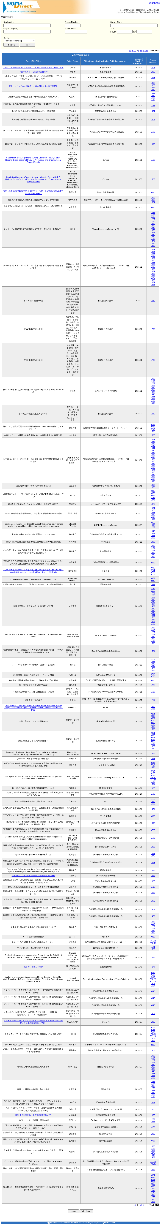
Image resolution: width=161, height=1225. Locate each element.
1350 (153, 230)
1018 (153, 1188)
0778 (153, 1180)
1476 (153, 500)
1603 (153, 119)
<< (130, 51)
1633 (153, 262)
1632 (153, 441)
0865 (153, 1184)
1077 (153, 504)
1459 (153, 909)
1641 (153, 254)
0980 (153, 580)
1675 (153, 278)
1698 (153, 481)
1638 (153, 455)
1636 (153, 459)
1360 (153, 83)
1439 (153, 392)
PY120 (153, 780)
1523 (153, 98)
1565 (153, 709)
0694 (153, 1177)
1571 (153, 202)
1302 (153, 901)
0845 (153, 991)
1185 (153, 498)
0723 (153, 830)
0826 (153, 1182)
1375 (153, 876)
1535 (153, 435)
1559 (153, 967)
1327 (153, 585)
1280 (153, 226)
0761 (153, 570)
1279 (153, 224)
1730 (153, 301)
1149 (153, 1193)
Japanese (154, 3)
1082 (153, 1191)
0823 (153, 495)
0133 (153, 773)
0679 (153, 493)
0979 (153, 578)
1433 (153, 542)
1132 (153, 725)
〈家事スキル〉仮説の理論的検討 (33, 72)
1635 (153, 260)
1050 (153, 1109)
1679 (153, 273)
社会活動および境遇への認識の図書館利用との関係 (33, 876)
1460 (153, 90)
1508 (153, 431)
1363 (153, 77)
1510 (153, 887)
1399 (153, 707)
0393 (153, 716)
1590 (153, 729)
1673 (153, 280)
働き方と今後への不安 (33, 967)
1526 (153, 692)
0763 (153, 427)
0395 (153, 491)
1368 (153, 200)
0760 (153, 568)
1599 (153, 245)
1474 (153, 753)
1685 (153, 267)
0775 (153, 720)
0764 (153, 429)
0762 (153, 425)
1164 (153, 215)
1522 (153, 949)
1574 (153, 1127)
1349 (153, 93)
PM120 (153, 778)
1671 (153, 282)
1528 (153, 1170)
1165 (153, 217)
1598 (153, 100)
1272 (153, 1197)
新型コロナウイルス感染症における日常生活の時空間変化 (33, 86)
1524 (153, 241)
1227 (153, 219)
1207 (153, 67)
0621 (153, 1175)
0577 (153, 718)
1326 (153, 1199)
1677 (153, 276)
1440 (153, 237)
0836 (153, 207)
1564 (153, 651)
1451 (153, 111)
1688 (153, 468)
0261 (153, 714)
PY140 (153, 941)
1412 (153, 1202)
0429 (153, 937)
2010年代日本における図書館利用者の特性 (33, 1115)
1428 (153, 87)
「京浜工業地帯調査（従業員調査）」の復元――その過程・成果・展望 (33, 67)
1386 (153, 72)
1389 (153, 85)
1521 (153, 947)
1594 (153, 784)
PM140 (153, 943)
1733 (153, 105)
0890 (153, 723)
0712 (153, 674)
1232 (153, 527)
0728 (153, 676)
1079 (153, 892)
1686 (153, 472)
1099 (153, 525)
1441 (153, 396)
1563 (153, 160)
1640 (153, 450)
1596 (153, 794)
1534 (153, 957)
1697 (153, 284)
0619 (153, 1045)
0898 (153, 1186)
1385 (153, 788)
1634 (153, 463)
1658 (153, 251)
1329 (153, 727)
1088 (153, 213)
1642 (153, 446)
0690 (153, 192)
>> (147, 51)
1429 (153, 96)
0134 (153, 775)
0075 (153, 562)
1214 (153, 700)
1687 (153, 265)
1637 (153, 258)
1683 (153, 269)
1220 (153, 1195)
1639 (153, 256)
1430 (153, 235)
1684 (153, 477)
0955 (153, 523)
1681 (153, 271)
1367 (153, 1102)
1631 (153, 249)
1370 (153, 487)
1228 (153, 221)
